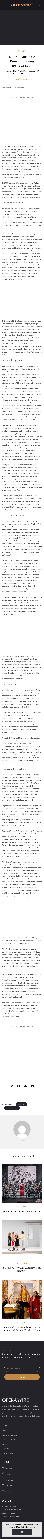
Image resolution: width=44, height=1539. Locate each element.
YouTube (9, 1486)
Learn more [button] (30, 1527)
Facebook (9, 1468)
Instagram (9, 1480)
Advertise (6, 1444)
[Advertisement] (22, 117)
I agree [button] (22, 1532)
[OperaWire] (22, 4)
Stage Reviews (12, 1108)
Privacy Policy (8, 1453)
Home (4, 1431)
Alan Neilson (23, 79)
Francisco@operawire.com (11, 1509)
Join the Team (8, 1449)
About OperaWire (9, 1435)
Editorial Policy (9, 1440)
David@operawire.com (10, 1516)
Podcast (8, 1492)
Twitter (8, 1474)
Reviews (21, 1104)
